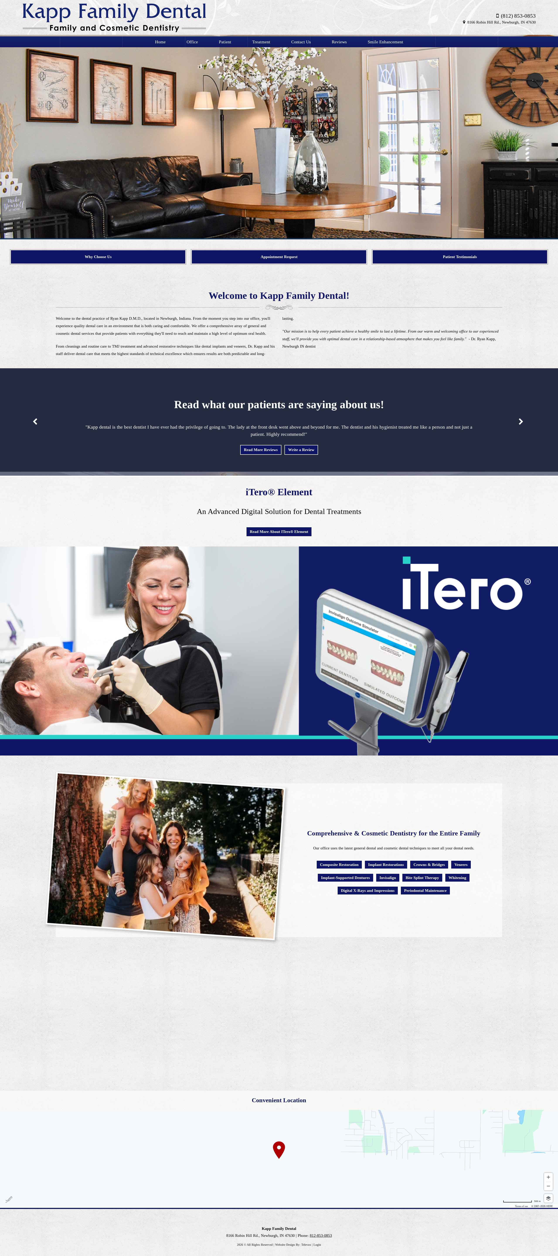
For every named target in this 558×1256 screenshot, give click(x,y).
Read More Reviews (261, 450)
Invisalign (387, 878)
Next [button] (521, 422)
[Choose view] (548, 1198)
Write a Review (301, 450)
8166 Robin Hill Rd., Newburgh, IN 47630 (501, 22)
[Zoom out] (548, 1186)
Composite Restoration (339, 864)
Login (317, 1244)
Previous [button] (35, 422)
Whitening (457, 878)
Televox (306, 1244)
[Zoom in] (548, 1177)
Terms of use (521, 1206)
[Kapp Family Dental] (114, 31)
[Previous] (17, 133)
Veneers (461, 864)
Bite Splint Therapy (422, 878)
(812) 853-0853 (518, 16)
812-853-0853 (321, 1235)
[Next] (542, 133)
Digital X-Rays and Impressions (368, 890)
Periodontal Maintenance (425, 890)
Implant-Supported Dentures (345, 878)
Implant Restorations (386, 864)
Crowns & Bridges (429, 864)
